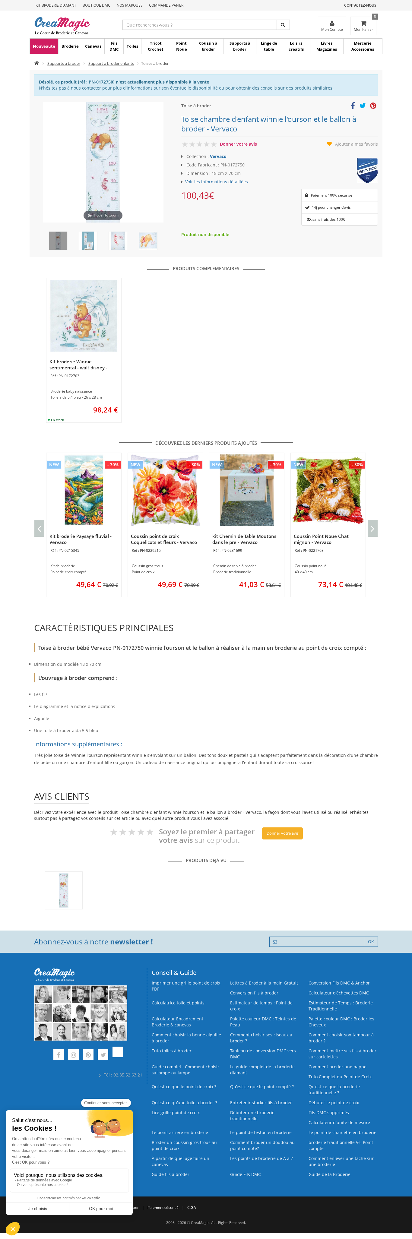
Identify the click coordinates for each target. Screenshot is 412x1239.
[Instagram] (73, 1055)
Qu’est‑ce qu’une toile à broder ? (184, 1102)
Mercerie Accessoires (362, 46)
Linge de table (269, 46)
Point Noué (181, 46)
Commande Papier (166, 5)
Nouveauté (44, 46)
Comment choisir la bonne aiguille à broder (186, 1038)
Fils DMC (114, 46)
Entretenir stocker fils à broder (261, 1102)
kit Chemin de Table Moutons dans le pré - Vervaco (244, 539)
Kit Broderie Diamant (56, 5)
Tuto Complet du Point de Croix (340, 1076)
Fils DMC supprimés (329, 1112)
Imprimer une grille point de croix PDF (186, 986)
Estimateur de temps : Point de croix (261, 1006)
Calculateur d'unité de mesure (339, 1122)
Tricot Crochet (155, 46)
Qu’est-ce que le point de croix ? (184, 1086)
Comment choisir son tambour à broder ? (341, 1038)
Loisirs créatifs (296, 46)
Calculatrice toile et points (178, 1003)
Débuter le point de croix (334, 1102)
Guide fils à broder (170, 1174)
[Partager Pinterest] (373, 106)
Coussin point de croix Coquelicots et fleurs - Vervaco (164, 539)
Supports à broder (240, 46)
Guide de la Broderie (329, 1174)
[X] (103, 1055)
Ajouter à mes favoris (356, 144)
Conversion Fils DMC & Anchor (339, 983)
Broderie (70, 46)
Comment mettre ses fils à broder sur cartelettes (342, 1054)
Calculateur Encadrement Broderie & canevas (177, 1022)
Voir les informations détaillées (216, 182)
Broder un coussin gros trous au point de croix (184, 1145)
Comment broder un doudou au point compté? (262, 1145)
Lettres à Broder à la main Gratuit (264, 983)
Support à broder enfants (111, 63)
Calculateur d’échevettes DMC (339, 993)
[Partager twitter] (362, 106)
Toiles (132, 46)
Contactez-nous (360, 5)
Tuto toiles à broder (172, 1051)
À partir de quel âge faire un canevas (180, 1161)
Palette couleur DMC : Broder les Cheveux (341, 1022)
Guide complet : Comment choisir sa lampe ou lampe (185, 1070)
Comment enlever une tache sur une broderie (341, 1161)
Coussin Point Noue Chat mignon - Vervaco (321, 539)
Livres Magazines (326, 46)
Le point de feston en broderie (261, 1132)
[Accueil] (36, 63)
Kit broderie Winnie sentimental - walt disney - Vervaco (78, 368)
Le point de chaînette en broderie (342, 1132)
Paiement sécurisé (163, 1207)
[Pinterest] (88, 1055)
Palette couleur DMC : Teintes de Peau (263, 1022)
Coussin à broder (208, 46)
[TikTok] (118, 1055)
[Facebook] (58, 1055)
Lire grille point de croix (176, 1112)
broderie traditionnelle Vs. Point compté (341, 1145)
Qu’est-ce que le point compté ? (262, 1086)
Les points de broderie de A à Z (261, 1158)
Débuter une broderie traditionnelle (252, 1115)
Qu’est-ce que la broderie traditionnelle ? (334, 1089)
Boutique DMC (96, 5)
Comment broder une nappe (337, 1067)
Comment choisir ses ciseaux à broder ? (261, 1038)
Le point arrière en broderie (180, 1132)
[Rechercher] (283, 25)
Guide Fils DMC (245, 1174)
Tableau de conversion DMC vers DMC (263, 1054)
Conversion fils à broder (254, 993)
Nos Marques (130, 5)
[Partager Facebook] (353, 106)
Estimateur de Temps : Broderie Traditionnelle (341, 1006)
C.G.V (191, 1207)
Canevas (93, 46)
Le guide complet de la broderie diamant (262, 1070)
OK (371, 941)
